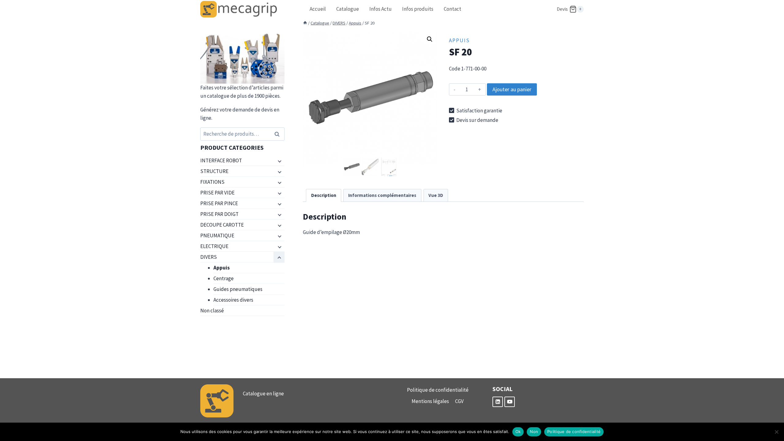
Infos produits (417, 9)
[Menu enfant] (279, 160)
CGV (459, 401)
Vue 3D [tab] (435, 195)
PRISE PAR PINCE (219, 203)
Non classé (212, 310)
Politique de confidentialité (438, 389)
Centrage (223, 278)
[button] (429, 39)
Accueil (318, 9)
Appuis (459, 40)
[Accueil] (305, 23)
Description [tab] (323, 195)
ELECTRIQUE (214, 246)
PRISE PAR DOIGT (219, 214)
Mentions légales (430, 401)
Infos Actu (380, 9)
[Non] (776, 432)
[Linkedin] (497, 402)
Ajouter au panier (511, 89)
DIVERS (208, 257)
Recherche (279, 134)
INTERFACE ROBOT (221, 160)
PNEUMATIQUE (217, 235)
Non (534, 431)
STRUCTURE (214, 171)
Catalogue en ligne (263, 393)
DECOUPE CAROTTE (222, 224)
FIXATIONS (212, 182)
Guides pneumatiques (237, 289)
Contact (452, 9)
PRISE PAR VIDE (217, 192)
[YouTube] (509, 402)
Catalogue (347, 9)
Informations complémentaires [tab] (382, 195)
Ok (518, 431)
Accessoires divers (233, 299)
